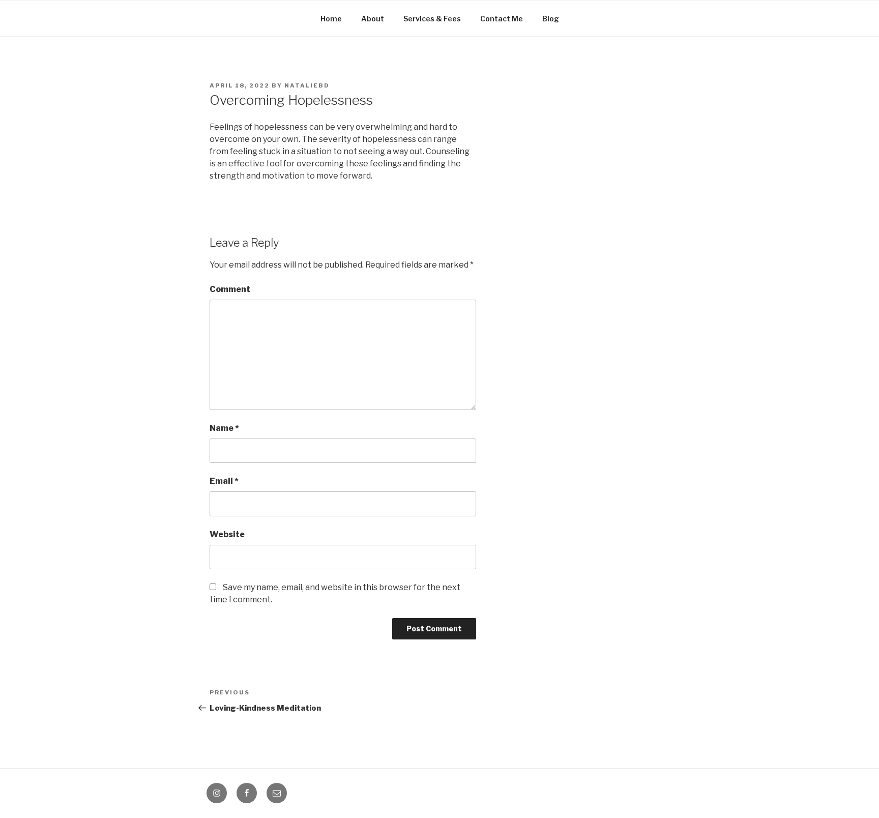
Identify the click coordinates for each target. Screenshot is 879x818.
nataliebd (307, 85)
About (372, 18)
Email (224, 481)
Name (224, 428)
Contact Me (501, 18)
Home (331, 18)
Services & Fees (432, 18)
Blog (550, 18)
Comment (230, 289)
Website (227, 534)
